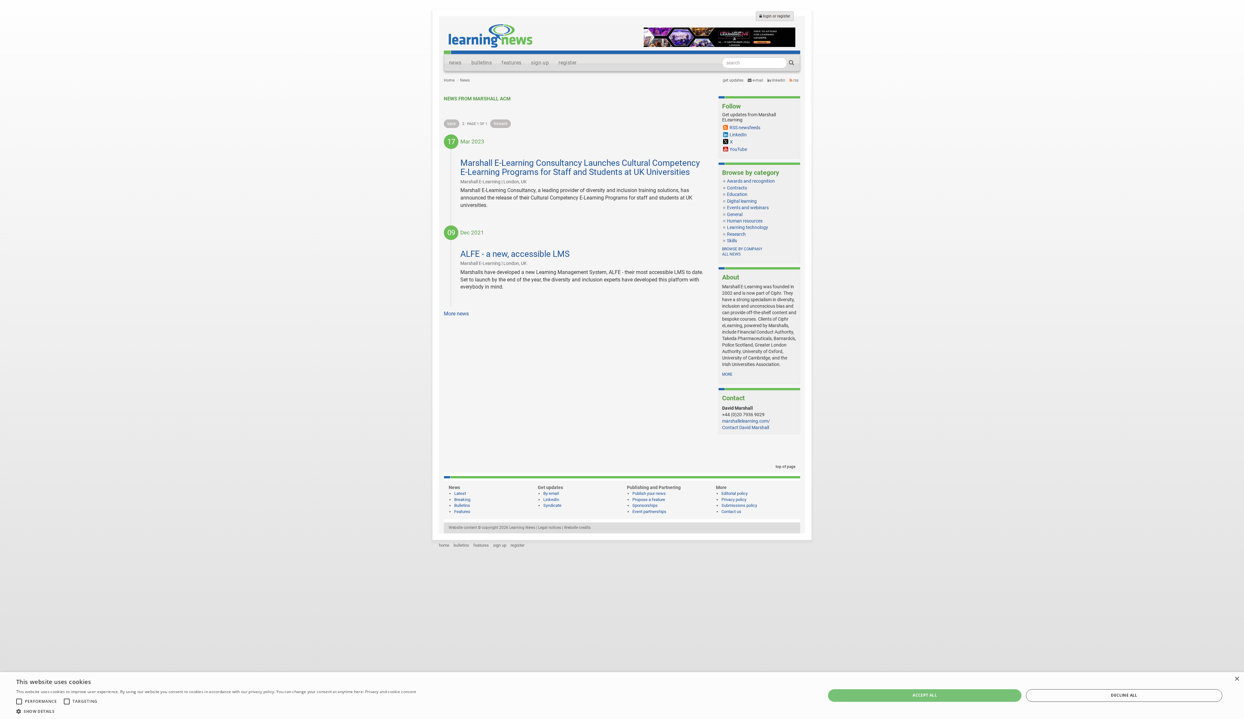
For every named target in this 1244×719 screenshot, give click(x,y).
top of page (785, 466)
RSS (795, 80)
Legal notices (549, 527)
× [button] (1236, 679)
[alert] (622, 695)
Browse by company (742, 249)
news (455, 63)
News (465, 80)
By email (551, 493)
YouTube (738, 149)
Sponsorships (645, 505)
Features (462, 511)
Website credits (577, 527)
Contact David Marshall (745, 427)
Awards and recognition (751, 181)
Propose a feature (648, 499)
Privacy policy (733, 499)
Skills (732, 240)
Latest (460, 493)
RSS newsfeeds (745, 127)
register (567, 63)
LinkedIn (778, 80)
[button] (216, 711)
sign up (540, 63)
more (727, 374)
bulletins (481, 63)
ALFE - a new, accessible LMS (515, 254)
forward (500, 123)
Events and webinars (748, 207)
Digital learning (742, 201)
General (735, 214)
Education (737, 194)
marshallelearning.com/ (746, 421)
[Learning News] (490, 35)
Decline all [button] (1124, 695)
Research (736, 234)
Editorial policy (734, 493)
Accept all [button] (925, 695)
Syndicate (552, 505)
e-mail (757, 80)
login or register (776, 16)
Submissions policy (739, 505)
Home (449, 80)
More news (456, 314)
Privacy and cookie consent (390, 691)
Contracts (737, 187)
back (451, 123)
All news (731, 254)
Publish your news (649, 493)
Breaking (462, 499)
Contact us (731, 511)
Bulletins (462, 505)
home (444, 545)
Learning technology (747, 227)
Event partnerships (649, 511)
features (511, 63)
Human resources (745, 220)
